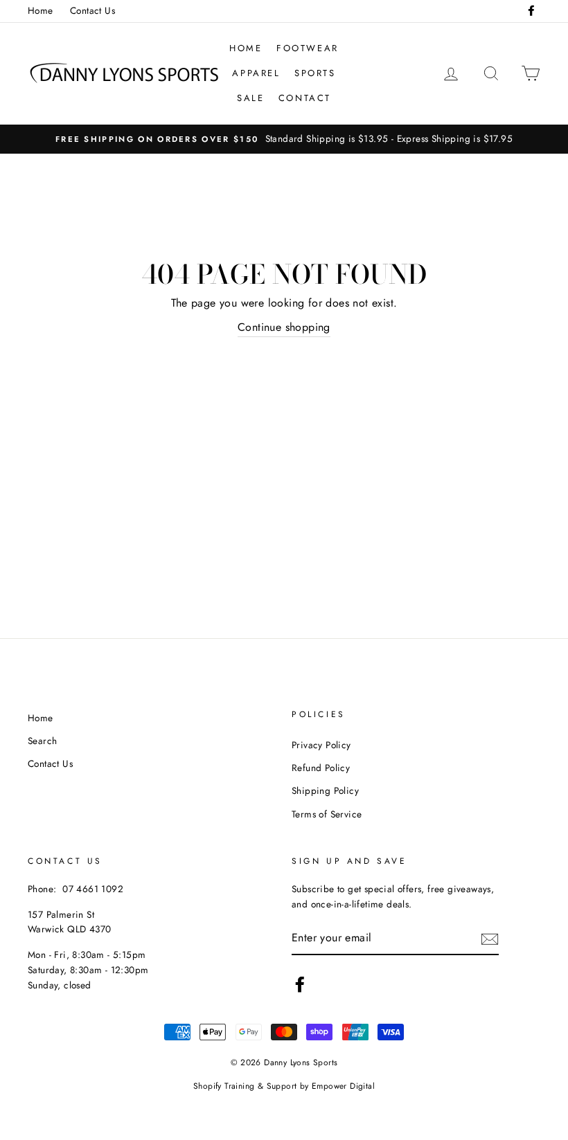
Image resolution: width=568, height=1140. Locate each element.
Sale (250, 98)
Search (42, 741)
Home (40, 10)
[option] (284, 139)
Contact (304, 98)
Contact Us (92, 10)
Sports (315, 73)
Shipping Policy (325, 790)
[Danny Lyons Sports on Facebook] (300, 984)
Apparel (256, 73)
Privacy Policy (321, 745)
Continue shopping (284, 327)
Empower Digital (343, 1086)
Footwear (307, 48)
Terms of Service (327, 814)
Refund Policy (321, 768)
